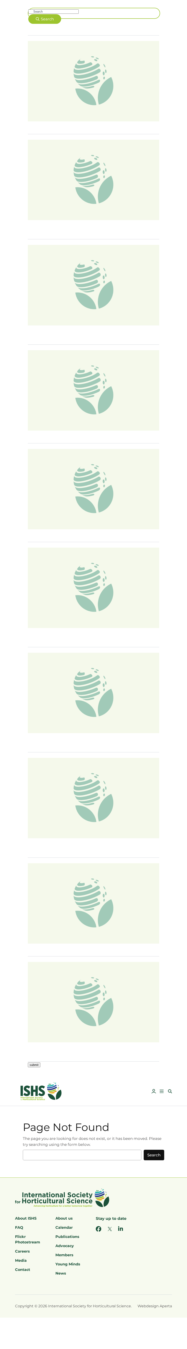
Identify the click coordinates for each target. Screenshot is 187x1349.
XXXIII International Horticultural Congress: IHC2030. (84, 125)
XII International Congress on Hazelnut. (70, 434)
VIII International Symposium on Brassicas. (73, 533)
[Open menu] (162, 1091)
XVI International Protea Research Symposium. (78, 947)
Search (154, 1155)
